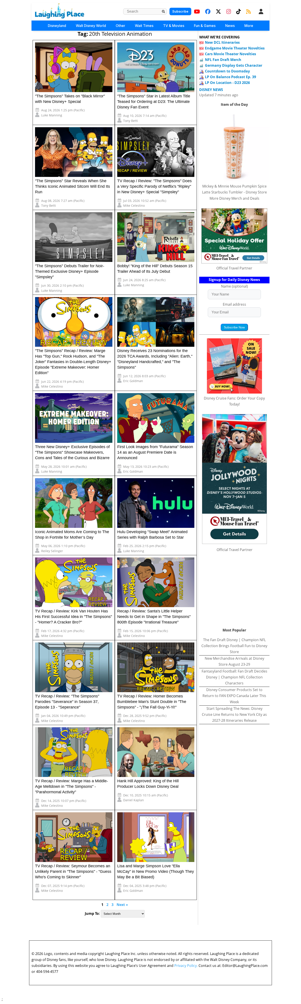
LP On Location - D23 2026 (227, 82)
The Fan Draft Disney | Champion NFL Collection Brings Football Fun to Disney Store (234, 645)
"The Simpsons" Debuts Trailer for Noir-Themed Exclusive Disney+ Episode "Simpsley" (69, 271)
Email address (234, 304)
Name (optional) (234, 286)
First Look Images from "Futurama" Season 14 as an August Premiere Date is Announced (155, 452)
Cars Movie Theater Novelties (230, 53)
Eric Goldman (133, 381)
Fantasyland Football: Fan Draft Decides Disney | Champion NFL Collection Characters (234, 677)
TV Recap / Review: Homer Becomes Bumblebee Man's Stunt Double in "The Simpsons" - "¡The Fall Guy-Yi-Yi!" (151, 701)
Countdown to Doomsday (227, 71)
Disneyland (57, 25)
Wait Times (144, 25)
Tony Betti (130, 121)
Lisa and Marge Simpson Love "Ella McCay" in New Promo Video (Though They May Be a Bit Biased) (155, 871)
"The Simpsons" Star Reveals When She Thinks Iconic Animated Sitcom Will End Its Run (72, 186)
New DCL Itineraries (222, 42)
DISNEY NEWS (211, 90)
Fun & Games (205, 25)
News (230, 25)
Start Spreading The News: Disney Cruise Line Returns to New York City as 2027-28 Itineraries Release (234, 714)
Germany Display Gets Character (233, 65)
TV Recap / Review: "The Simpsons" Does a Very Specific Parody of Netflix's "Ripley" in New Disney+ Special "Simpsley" (154, 186)
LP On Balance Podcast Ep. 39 (230, 76)
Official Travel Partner (234, 268)
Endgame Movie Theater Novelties (235, 48)
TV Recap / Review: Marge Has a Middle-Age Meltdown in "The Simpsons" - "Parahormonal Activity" (71, 786)
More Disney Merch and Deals (234, 198)
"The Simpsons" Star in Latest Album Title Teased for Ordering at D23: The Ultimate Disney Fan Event (153, 101)
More (248, 25)
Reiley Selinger (52, 551)
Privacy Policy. (186, 965)
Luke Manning (51, 115)
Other (120, 25)
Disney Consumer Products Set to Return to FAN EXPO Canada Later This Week (234, 695)
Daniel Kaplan (133, 800)
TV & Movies (173, 25)
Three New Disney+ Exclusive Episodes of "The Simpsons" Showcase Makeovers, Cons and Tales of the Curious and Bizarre (72, 452)
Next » (122, 904)
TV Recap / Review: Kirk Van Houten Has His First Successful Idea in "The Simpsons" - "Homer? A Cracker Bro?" (73, 616)
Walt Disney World (91, 25)
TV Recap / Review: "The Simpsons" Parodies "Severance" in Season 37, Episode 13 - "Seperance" (67, 701)
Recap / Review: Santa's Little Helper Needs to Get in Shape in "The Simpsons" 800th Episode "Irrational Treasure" (154, 616)
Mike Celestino (134, 205)
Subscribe (180, 11)
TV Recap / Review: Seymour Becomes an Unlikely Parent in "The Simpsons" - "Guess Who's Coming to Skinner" (73, 871)
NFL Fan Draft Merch (223, 59)
